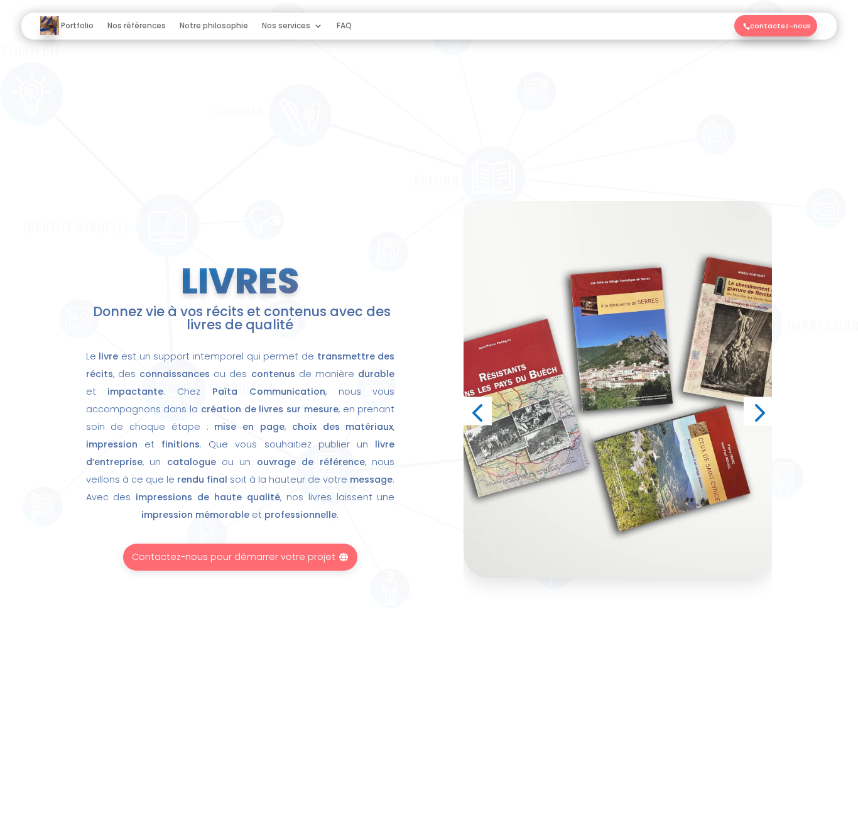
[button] (478, 411)
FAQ (344, 26)
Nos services (286, 26)
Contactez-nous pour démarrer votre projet (241, 557)
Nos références (136, 26)
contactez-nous (778, 26)
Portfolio (77, 26)
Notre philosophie (214, 26)
